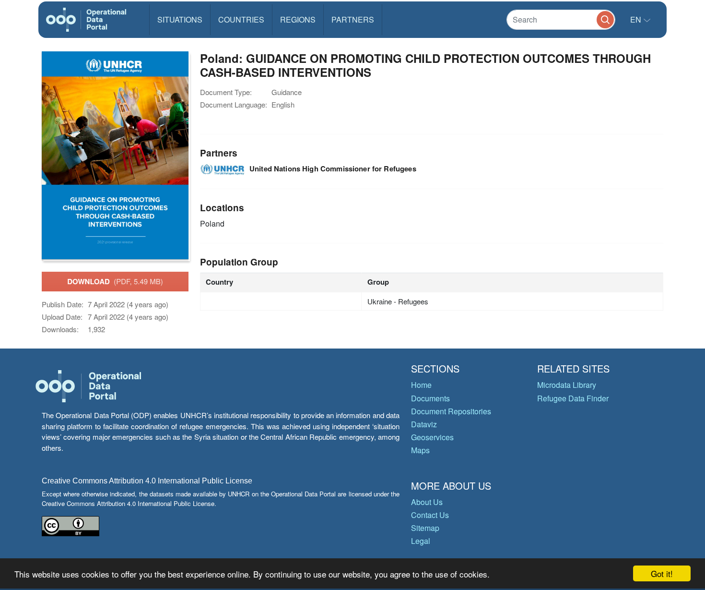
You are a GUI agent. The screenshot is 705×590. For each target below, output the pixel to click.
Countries (241, 19)
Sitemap (425, 527)
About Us (427, 501)
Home (421, 384)
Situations (179, 19)
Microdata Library (566, 384)
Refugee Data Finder (573, 398)
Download (115, 281)
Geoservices (432, 437)
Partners (352, 19)
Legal (420, 540)
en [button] (636, 19)
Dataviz (424, 424)
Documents (430, 398)
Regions (298, 19)
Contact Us (430, 514)
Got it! (662, 573)
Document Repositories (451, 411)
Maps (420, 450)
